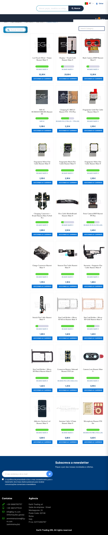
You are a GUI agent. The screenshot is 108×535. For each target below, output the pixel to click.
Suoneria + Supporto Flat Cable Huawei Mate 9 (93, 266)
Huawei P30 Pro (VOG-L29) (93, 433)
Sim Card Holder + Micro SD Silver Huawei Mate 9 (67, 318)
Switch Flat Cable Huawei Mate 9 (42, 318)
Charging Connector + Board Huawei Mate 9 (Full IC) (42, 216)
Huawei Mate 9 (42, 69)
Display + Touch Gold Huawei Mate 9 (67, 59)
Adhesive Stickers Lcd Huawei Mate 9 (42, 422)
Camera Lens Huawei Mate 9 (93, 370)
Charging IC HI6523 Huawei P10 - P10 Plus (67, 111)
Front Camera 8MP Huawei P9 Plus (93, 215)
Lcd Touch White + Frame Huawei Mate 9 (42, 59)
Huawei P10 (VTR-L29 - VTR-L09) (67, 121)
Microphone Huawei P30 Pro (93, 422)
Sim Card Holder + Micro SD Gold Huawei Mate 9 (93, 318)
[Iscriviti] (49, 474)
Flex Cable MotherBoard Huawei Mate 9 (67, 215)
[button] (42, 79)
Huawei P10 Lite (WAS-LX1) (68, 381)
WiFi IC (42, 121)
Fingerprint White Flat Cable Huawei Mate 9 (42, 163)
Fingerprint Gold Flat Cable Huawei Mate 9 (93, 111)
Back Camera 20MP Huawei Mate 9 (93, 59)
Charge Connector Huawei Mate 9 (42, 266)
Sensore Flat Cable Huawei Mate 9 (67, 266)
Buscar (77, 8)
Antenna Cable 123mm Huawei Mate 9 (67, 422)
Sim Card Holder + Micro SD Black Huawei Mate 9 (42, 370)
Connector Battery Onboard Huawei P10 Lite (67, 370)
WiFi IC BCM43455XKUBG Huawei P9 (42, 112)
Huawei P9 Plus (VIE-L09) (93, 225)
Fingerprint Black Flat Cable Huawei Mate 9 (67, 163)
